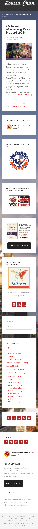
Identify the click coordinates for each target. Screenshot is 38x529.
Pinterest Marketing (15, 396)
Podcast (11, 399)
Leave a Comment (13, 39)
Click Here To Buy (19, 245)
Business (16, 106)
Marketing (22, 106)
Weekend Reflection (15, 359)
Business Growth (11, 351)
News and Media (13, 393)
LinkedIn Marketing (15, 391)
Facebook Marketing (15, 385)
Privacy (10, 522)
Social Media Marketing (14, 380)
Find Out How (13, 483)
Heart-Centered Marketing (15, 369)
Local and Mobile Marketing (15, 373)
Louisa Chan (19, 3)
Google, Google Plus (15, 388)
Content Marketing (12, 366)
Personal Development (13, 376)
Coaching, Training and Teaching (17, 362)
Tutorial (11, 356)
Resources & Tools (22, 104)
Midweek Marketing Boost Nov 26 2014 (19, 29)
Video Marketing (14, 402)
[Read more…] (25, 95)
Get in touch (8, 497)
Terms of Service (23, 522)
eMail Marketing (14, 382)
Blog (15, 104)
